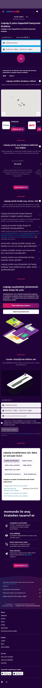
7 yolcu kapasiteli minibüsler (26, 233)
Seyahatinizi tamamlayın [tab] (13, 474)
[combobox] (7, 37)
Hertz (26, 221)
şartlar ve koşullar (17, 433)
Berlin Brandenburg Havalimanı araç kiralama (11, 489)
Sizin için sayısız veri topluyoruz (14, 593)
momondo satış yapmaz (11, 589)
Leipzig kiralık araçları (7, 605)
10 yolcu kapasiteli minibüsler (23, 235)
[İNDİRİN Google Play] (6, 673)
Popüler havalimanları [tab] (12, 460)
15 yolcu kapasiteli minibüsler (25, 237)
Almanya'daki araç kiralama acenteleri (24, 604)
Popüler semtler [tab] (27, 460)
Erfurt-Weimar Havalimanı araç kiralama (16, 496)
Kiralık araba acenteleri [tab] (12, 465)
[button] (3, 11)
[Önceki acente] (4, 114)
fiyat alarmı (28, 555)
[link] (18, 129)
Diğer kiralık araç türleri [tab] (12, 469)
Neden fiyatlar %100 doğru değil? (15, 596)
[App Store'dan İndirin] (18, 673)
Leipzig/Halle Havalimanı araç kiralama (15, 486)
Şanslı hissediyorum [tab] (30, 474)
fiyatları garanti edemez (9, 583)
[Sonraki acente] (38, 114)
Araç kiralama (8, 604)
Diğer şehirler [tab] (27, 465)
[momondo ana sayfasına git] (13, 11)
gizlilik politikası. (28, 433)
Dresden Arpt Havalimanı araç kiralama (15, 493)
